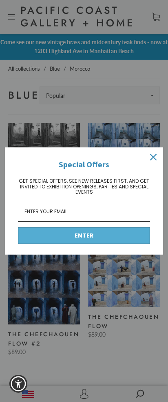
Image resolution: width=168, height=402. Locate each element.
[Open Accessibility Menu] (18, 384)
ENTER (84, 235)
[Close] (153, 157)
